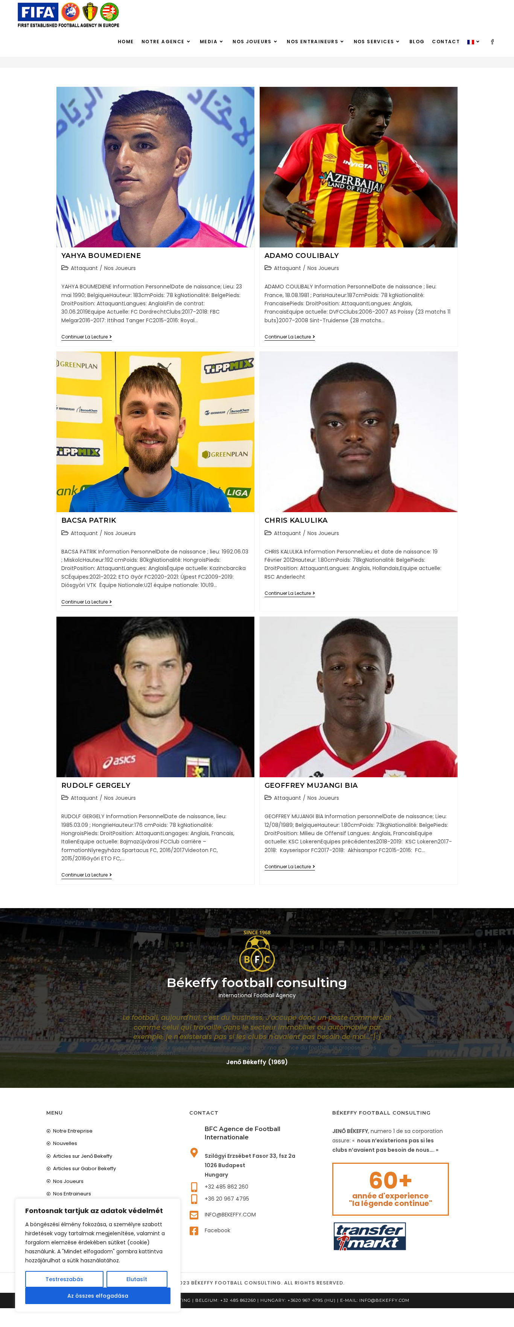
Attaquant (84, 268)
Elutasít (136, 1279)
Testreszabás (64, 1279)
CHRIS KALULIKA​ (296, 520)
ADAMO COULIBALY (302, 256)
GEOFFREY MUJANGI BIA (311, 785)
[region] (98, 1255)
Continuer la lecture (86, 337)
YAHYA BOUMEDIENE (101, 256)
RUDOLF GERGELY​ (95, 785)
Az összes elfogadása (97, 1296)
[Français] (474, 42)
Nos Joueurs (120, 268)
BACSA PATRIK (88, 520)
